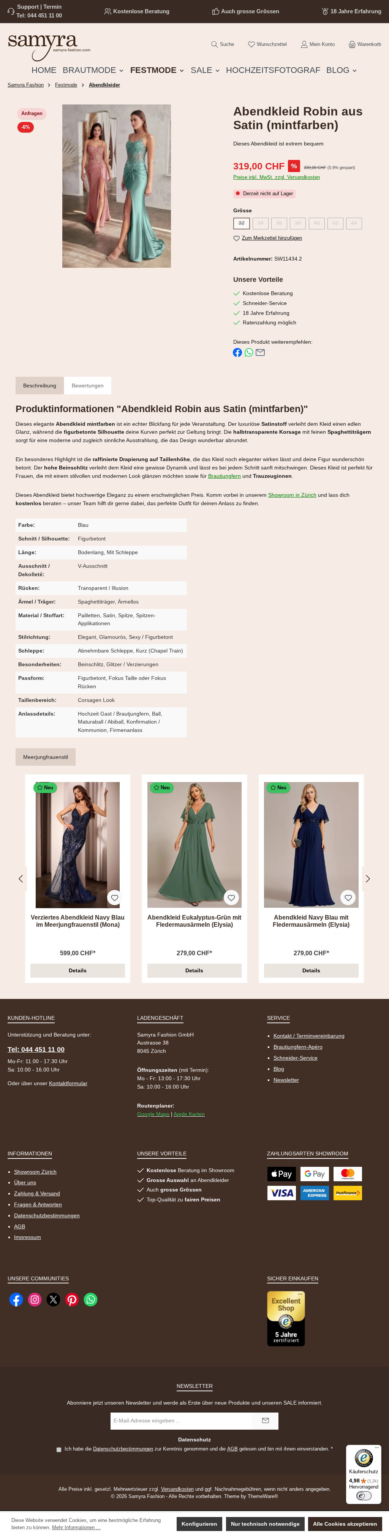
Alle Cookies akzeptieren (345, 1524)
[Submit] (265, 1421)
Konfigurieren (199, 1524)
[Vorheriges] (21, 878)
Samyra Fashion (26, 85)
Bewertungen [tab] (88, 385)
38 (300, 224)
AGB (19, 1226)
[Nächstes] (367, 878)
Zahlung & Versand (37, 1193)
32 (244, 224)
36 (281, 224)
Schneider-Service (296, 1058)
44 (356, 224)
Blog (279, 1069)
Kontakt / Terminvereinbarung (309, 1036)
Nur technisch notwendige (265, 1524)
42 (337, 224)
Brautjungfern (224, 476)
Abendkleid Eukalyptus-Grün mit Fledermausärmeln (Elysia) (194, 921)
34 (263, 224)
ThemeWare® (263, 1496)
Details (78, 970)
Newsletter (286, 1080)
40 (319, 224)
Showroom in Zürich (292, 495)
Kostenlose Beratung (141, 11)
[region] (117, 186)
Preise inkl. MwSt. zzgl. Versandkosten (276, 177)
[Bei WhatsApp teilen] (249, 352)
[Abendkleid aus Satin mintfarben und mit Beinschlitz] (116, 186)
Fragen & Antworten (38, 1204)
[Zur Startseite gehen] (49, 46)
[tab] (40, 386)
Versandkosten (177, 1489)
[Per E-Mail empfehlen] (260, 352)
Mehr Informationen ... (76, 1527)
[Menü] (376, 1449)
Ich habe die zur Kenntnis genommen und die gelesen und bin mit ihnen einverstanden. (199, 1449)
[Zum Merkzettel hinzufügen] (114, 897)
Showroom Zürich (35, 1172)
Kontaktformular (68, 1083)
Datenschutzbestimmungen (47, 1215)
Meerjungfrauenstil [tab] (45, 757)
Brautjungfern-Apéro (298, 1047)
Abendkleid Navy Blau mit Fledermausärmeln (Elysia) (311, 921)
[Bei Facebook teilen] (237, 352)
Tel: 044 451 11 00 (39, 15)
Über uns (25, 1182)
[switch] (364, 1495)
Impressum (27, 1237)
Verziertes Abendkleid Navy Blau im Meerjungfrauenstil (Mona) (78, 921)
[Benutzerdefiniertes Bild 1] (286, 1318)
